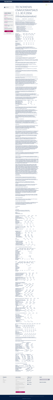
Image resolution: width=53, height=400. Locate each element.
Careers (4, 381)
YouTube (30, 384)
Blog (3, 378)
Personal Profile (42, 396)
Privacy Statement (36, 396)
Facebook (30, 382)
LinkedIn (30, 378)
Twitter (30, 380)
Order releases (9, 33)
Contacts (4, 382)
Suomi (48, 4)
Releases (7, 7)
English (46, 4)
